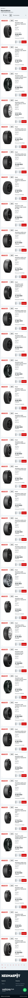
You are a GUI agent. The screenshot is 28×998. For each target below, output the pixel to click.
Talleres (3, 983)
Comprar (24, 42)
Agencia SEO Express (20, 985)
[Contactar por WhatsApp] (25, 990)
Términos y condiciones (20, 983)
